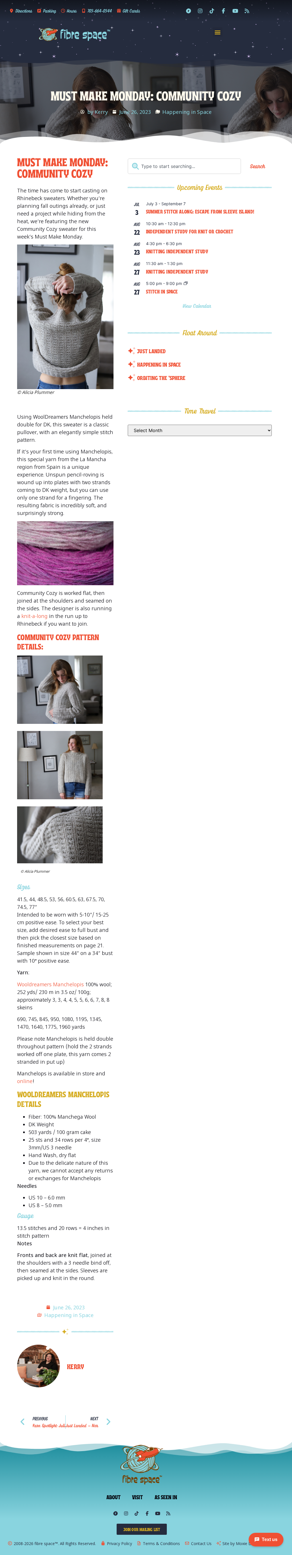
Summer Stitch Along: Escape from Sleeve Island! (200, 211)
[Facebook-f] (223, 11)
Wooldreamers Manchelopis (50, 984)
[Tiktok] (212, 11)
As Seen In (166, 1496)
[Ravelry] (188, 11)
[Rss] (247, 11)
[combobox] (184, 166)
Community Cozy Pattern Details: (58, 641)
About (113, 1496)
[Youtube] (235, 11)
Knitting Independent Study (177, 251)
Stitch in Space (162, 291)
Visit (137, 1496)
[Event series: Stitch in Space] (186, 284)
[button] (217, 32)
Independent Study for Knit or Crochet (190, 231)
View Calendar (197, 306)
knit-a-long (34, 616)
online (25, 1081)
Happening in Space (187, 111)
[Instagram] (200, 11)
